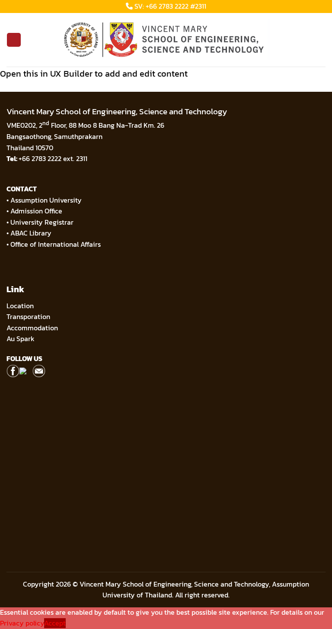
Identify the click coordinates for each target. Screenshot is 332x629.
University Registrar (41, 222)
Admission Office (36, 211)
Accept (55, 623)
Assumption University (46, 200)
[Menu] (13, 40)
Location (20, 305)
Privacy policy (22, 623)
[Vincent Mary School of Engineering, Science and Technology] (166, 39)
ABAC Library (30, 233)
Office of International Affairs (55, 244)
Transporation (29, 316)
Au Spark (20, 338)
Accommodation (33, 328)
